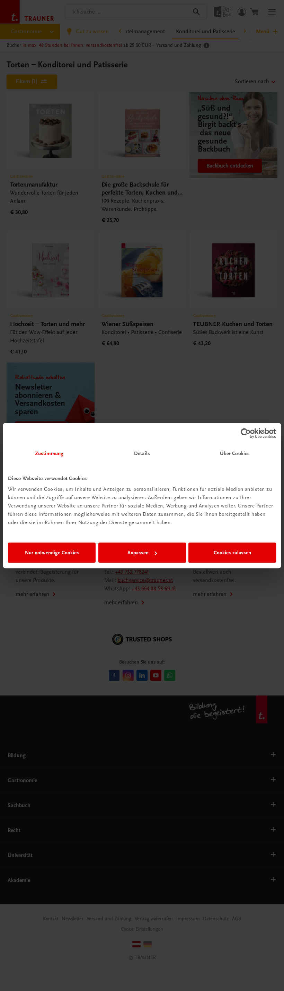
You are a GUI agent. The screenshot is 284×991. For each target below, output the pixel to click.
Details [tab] (142, 453)
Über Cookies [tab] (235, 453)
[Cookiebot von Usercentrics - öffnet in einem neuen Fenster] (245, 433)
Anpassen (138, 552)
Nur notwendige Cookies (52, 552)
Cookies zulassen (232, 552)
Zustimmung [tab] (49, 453)
